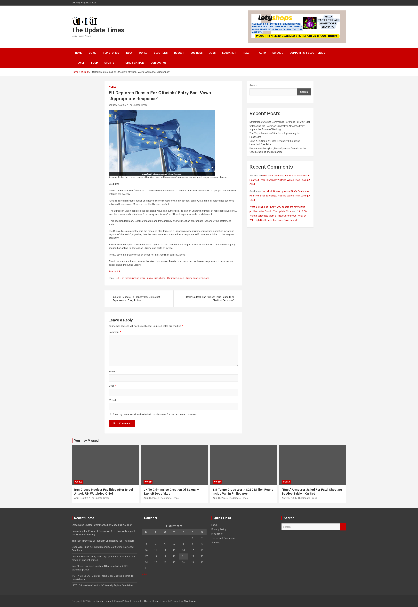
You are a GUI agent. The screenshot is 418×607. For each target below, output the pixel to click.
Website (113, 400)
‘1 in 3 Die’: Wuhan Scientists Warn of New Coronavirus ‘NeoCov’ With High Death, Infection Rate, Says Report (278, 216)
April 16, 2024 (81, 498)
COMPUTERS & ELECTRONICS (307, 52)
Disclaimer (217, 533)
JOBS (212, 52)
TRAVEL (80, 62)
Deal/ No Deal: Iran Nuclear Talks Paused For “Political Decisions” (210, 299)
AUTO (262, 52)
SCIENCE (277, 52)
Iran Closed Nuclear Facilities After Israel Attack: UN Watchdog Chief (103, 492)
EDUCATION (229, 52)
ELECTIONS (161, 52)
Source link (114, 271)
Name (113, 371)
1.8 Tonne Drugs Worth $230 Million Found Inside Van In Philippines (243, 492)
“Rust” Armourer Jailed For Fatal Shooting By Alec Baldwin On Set (312, 492)
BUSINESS (197, 52)
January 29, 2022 (117, 105)
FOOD (94, 62)
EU (116, 278)
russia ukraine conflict (189, 278)
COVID (92, 52)
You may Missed (86, 441)
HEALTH (247, 52)
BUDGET (179, 52)
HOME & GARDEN (134, 62)
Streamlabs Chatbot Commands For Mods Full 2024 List (279, 121)
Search (253, 85)
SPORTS (109, 62)
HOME (78, 52)
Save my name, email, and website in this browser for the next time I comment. (155, 414)
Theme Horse (151, 601)
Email (112, 385)
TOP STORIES (111, 52)
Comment (115, 332)
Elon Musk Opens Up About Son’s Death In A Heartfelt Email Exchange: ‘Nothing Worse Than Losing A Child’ (279, 180)
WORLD (143, 52)
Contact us (159, 62)
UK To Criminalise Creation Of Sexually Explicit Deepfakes (102, 585)
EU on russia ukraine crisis (131, 278)
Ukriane (205, 278)
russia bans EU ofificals (165, 278)
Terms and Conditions (223, 538)
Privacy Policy (218, 529)
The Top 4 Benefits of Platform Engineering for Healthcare (103, 540)
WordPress (190, 601)
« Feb (144, 574)
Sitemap (215, 542)
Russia (149, 278)
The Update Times (98, 30)
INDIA (129, 52)
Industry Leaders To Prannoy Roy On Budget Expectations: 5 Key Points (136, 299)
